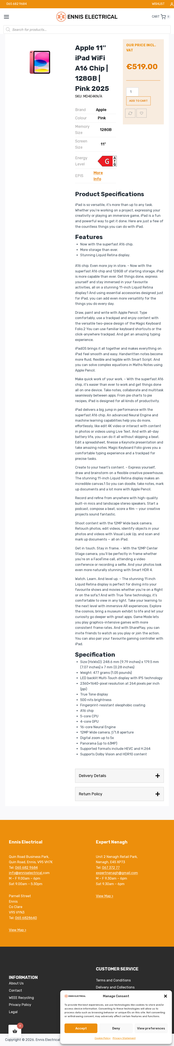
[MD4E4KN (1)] (39, 63)
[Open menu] (8, 17)
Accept (81, 1028)
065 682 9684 (26, 868)
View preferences (151, 1028)
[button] (165, 996)
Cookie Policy (103, 1038)
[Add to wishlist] (141, 113)
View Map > (17, 930)
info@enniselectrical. (26, 873)
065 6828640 (26, 918)
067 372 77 (111, 868)
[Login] (172, 4)
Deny (116, 1028)
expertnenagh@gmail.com (117, 873)
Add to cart (138, 100)
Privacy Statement (124, 1038)
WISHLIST (158, 4)
